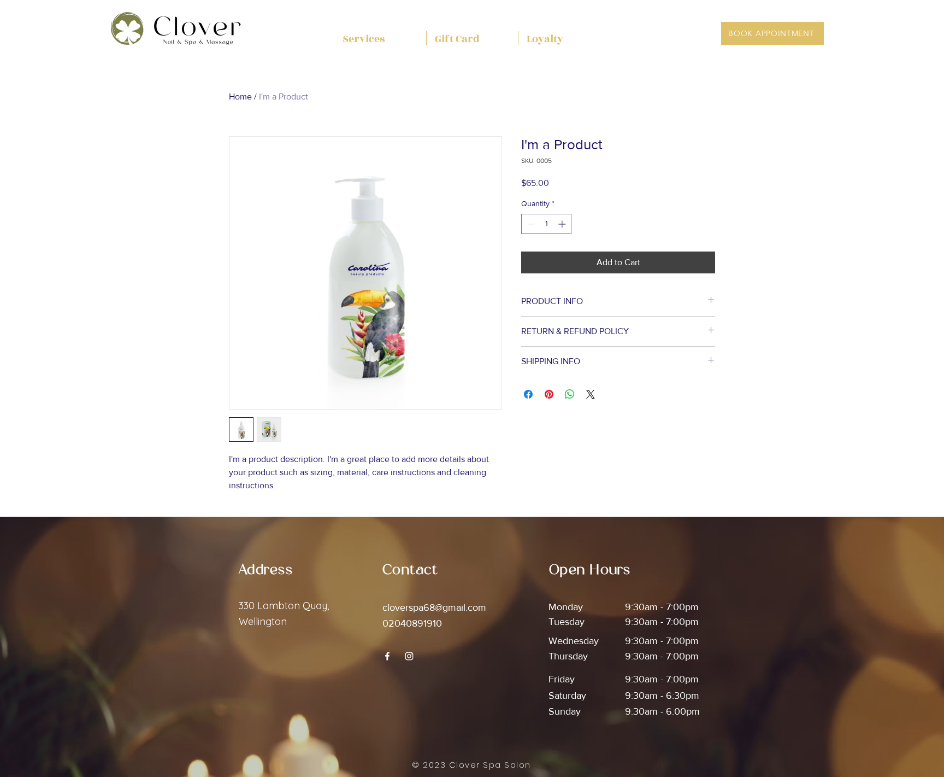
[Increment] (563, 223)
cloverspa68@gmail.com (434, 607)
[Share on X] (590, 394)
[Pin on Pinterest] (549, 394)
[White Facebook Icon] (387, 656)
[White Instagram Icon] (409, 656)
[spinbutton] (546, 223)
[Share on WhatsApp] (569, 394)
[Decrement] (529, 223)
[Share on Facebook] (528, 394)
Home (240, 96)
